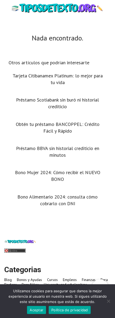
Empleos (70, 279)
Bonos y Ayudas (29, 279)
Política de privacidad (69, 310)
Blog (8, 279)
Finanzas (88, 279)
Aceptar (36, 310)
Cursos (52, 279)
